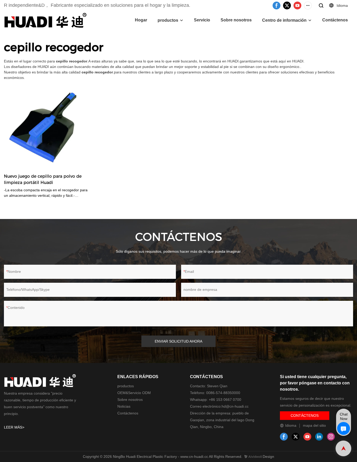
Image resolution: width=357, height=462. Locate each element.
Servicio (202, 20)
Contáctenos (335, 20)
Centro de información (284, 20)
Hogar (141, 20)
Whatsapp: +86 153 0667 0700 (215, 399)
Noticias (123, 406)
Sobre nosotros (236, 20)
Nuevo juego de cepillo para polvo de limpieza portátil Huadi (43, 179)
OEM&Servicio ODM (134, 393)
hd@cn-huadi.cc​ (235, 406)
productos (168, 20)
